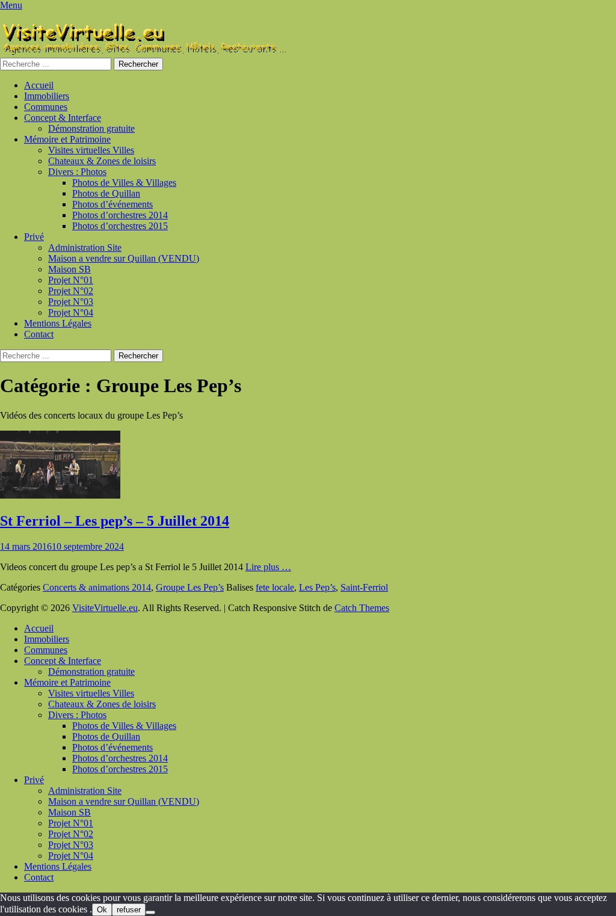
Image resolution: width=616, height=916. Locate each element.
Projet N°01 (70, 280)
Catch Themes (361, 608)
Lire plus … (268, 567)
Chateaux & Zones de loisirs (102, 161)
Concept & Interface (62, 117)
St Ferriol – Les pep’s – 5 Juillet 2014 (114, 521)
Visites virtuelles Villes (91, 150)
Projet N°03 (70, 302)
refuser (129, 909)
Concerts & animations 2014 (97, 587)
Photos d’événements (112, 204)
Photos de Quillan (106, 193)
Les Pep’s (317, 587)
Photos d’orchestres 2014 (120, 215)
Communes (45, 107)
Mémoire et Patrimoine (67, 139)
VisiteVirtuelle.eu (105, 608)
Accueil (39, 85)
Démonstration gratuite (91, 128)
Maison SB (69, 269)
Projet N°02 (70, 291)
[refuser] (150, 912)
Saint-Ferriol (364, 587)
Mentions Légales (57, 323)
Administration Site (85, 247)
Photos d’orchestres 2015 (120, 226)
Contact (39, 334)
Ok (102, 909)
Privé (34, 237)
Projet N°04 (70, 312)
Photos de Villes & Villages (124, 182)
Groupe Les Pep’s (190, 587)
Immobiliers (46, 96)
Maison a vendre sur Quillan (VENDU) (123, 258)
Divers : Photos (77, 172)
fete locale (275, 587)
